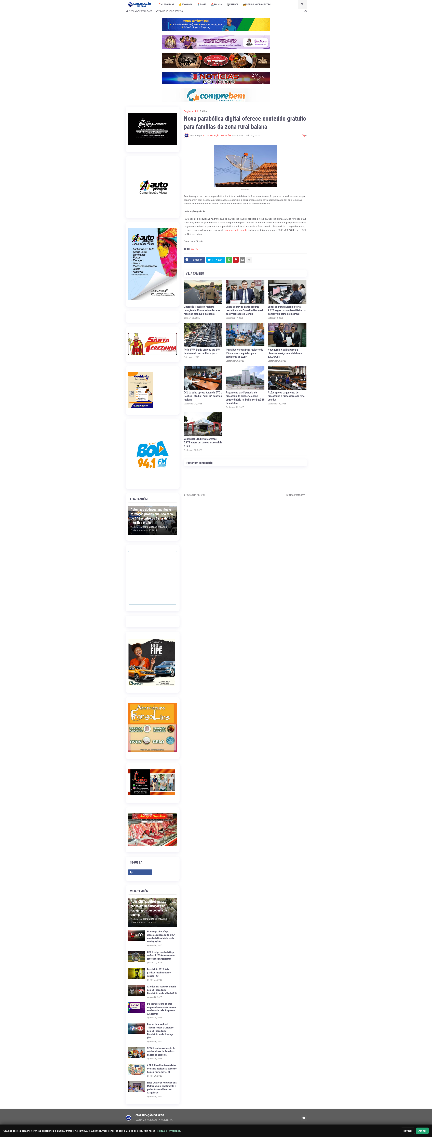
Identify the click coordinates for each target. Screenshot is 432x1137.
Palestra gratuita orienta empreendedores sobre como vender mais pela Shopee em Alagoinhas (161, 1008)
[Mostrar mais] (249, 260)
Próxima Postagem (295, 495)
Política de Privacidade (168, 1130)
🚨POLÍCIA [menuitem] (216, 4)
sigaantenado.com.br (236, 230)
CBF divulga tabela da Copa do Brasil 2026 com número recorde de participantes (160, 955)
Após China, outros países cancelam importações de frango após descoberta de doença (149, 908)
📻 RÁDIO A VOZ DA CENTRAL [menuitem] (257, 4)
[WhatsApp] (229, 260)
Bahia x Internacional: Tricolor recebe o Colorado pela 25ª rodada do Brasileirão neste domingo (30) (160, 1031)
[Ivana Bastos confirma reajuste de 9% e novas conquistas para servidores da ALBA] (245, 335)
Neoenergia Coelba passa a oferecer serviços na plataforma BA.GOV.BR (285, 353)
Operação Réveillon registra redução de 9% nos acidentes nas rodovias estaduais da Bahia (202, 310)
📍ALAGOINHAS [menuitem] (166, 4)
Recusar (407, 1130)
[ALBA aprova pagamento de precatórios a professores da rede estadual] (287, 378)
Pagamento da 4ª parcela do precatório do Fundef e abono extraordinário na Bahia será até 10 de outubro (245, 398)
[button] (302, 4)
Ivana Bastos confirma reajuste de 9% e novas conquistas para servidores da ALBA (244, 353)
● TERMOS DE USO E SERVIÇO (169, 11)
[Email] (242, 260)
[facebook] (305, 11)
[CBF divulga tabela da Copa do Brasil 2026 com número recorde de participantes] (136, 956)
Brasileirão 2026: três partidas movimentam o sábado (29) (159, 972)
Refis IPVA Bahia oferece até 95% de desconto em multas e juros (202, 351)
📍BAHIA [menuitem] (201, 4)
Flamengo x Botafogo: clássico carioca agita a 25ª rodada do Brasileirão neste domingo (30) (161, 936)
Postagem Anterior (195, 495)
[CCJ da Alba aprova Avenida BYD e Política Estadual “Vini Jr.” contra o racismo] (203, 378)
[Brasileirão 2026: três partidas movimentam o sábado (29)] (136, 973)
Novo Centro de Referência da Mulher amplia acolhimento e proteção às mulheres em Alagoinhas (162, 1087)
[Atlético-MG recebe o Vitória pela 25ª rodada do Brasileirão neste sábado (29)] (136, 990)
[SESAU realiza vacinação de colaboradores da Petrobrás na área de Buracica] (136, 1052)
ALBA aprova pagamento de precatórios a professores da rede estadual (286, 396)
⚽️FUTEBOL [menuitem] (232, 4)
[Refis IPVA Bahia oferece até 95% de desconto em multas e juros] (203, 335)
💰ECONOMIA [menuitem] (185, 4)
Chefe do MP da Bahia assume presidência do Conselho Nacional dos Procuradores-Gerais (244, 310)
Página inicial (191, 111)
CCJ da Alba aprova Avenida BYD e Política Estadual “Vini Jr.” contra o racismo (203, 396)
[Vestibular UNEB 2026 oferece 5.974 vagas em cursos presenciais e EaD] (203, 424)
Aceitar (422, 1130)
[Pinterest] (236, 260)
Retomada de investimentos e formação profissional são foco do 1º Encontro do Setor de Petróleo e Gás (152, 516)
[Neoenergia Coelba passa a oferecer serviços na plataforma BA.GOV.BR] (287, 335)
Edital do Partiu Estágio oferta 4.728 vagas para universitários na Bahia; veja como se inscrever (287, 310)
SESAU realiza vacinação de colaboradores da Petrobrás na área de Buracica (161, 1051)
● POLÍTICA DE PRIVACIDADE (139, 11)
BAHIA (203, 111)
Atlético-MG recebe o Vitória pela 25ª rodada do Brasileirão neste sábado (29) (162, 990)
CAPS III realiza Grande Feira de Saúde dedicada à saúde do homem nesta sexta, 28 (162, 1069)
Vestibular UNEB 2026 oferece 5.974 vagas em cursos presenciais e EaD (203, 442)
